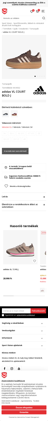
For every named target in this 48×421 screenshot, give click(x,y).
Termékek (7, 28)
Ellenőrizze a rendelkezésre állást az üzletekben (20, 205)
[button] (24, 18)
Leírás (5, 196)
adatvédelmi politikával (26, 315)
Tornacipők (34, 28)
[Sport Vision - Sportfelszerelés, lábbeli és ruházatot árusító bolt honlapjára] (4, 11)
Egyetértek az (20, 315)
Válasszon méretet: (11, 123)
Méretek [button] (16, 127)
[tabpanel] (24, 57)
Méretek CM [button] (27, 127)
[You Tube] (19, 368)
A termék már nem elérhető (15, 151)
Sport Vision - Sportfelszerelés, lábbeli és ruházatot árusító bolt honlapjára (23, 24)
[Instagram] (11, 368)
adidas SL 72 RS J (10, 269)
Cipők (15, 28)
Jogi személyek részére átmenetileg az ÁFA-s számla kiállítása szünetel (24, 3)
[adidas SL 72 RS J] (20, 247)
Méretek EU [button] (7, 127)
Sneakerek (23, 28)
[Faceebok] (4, 368)
